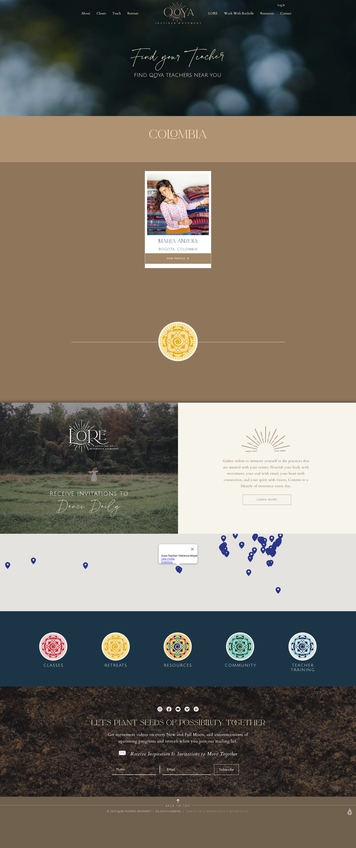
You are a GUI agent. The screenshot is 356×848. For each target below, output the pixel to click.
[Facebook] (168, 709)
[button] (85, 13)
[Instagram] (159, 709)
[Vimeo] (187, 709)
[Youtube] (178, 709)
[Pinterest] (196, 709)
